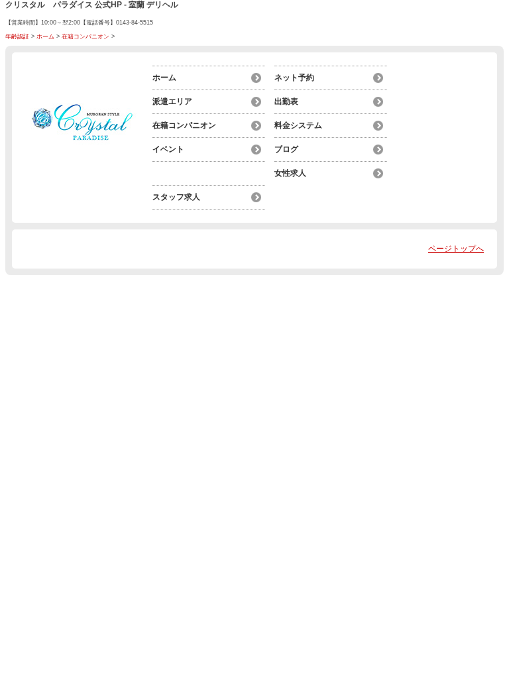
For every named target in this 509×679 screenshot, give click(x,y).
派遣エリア (172, 101)
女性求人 (290, 173)
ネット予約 (294, 77)
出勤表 (286, 101)
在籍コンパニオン (85, 36)
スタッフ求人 (176, 197)
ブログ (286, 149)
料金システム (298, 125)
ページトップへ (456, 248)
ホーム (45, 36)
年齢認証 (17, 36)
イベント (168, 149)
